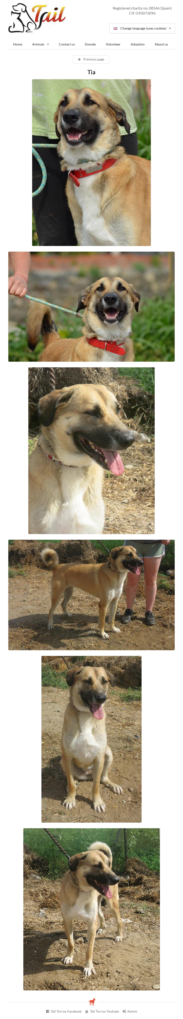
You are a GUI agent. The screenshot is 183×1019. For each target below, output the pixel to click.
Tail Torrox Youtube (104, 1011)
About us (161, 44)
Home (17, 44)
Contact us (67, 44)
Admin (132, 1011)
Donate (90, 44)
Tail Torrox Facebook (66, 1011)
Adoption (138, 44)
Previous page (93, 59)
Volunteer (113, 44)
